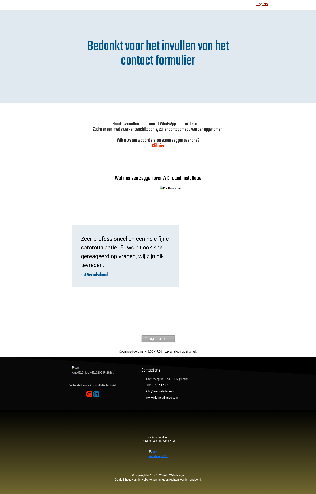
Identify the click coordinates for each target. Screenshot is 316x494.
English (262, 4)
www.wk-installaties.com (162, 397)
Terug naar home (158, 338)
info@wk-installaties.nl (160, 391)
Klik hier (158, 146)
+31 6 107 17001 (158, 385)
